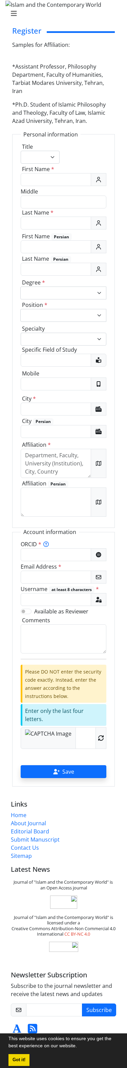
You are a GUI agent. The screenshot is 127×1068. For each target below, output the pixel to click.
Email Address (41, 566)
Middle (29, 191)
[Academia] (17, 1030)
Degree (33, 282)
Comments (36, 620)
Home (18, 815)
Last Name (38, 212)
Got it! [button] (19, 1059)
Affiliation (36, 444)
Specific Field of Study (49, 349)
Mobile (30, 373)
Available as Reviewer (61, 611)
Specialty (33, 328)
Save (68, 771)
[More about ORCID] (46, 544)
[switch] (26, 611)
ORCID (31, 544)
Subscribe (99, 1010)
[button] (79, 1047)
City (29, 398)
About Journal (28, 823)
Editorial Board (30, 831)
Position (34, 305)
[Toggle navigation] (61, 13)
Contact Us (25, 847)
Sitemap (21, 856)
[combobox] (40, 157)
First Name (38, 169)
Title (27, 146)
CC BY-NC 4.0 (77, 934)
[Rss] (32, 1030)
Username (60, 589)
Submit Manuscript (35, 839)
